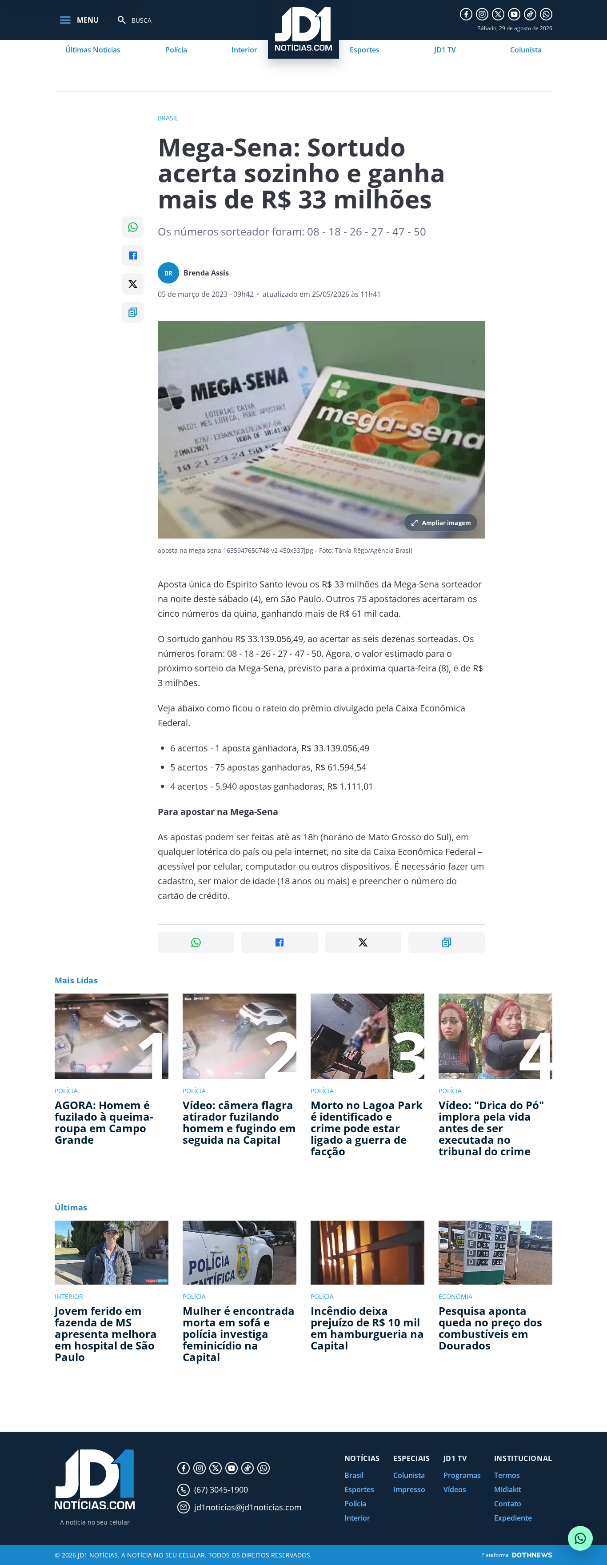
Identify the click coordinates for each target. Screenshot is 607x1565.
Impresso (409, 1489)
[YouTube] (514, 14)
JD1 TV (445, 50)
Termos (507, 1475)
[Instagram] (482, 14)
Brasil (353, 1475)
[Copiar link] (133, 312)
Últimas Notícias (92, 50)
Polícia (176, 50)
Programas (462, 1475)
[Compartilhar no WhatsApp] (133, 227)
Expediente (513, 1518)
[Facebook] (466, 14)
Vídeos (454, 1489)
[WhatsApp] (546, 14)
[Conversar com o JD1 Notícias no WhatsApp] (580, 1538)
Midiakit (507, 1489)
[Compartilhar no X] (133, 284)
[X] (498, 14)
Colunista (526, 50)
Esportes (364, 50)
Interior (244, 50)
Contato (507, 1504)
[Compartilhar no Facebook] (133, 255)
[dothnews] (532, 1555)
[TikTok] (530, 14)
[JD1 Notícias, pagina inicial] (95, 1479)
